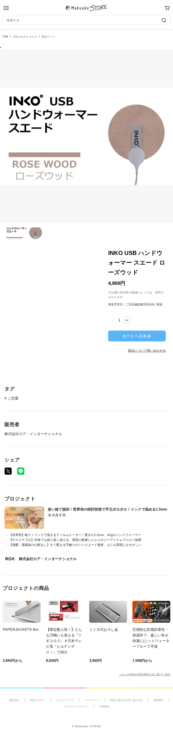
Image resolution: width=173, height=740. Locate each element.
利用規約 (104, 706)
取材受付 (159, 700)
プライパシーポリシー (76, 706)
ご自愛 (13, 398)
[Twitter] (8, 471)
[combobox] (84, 20)
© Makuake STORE (86, 726)
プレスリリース (64, 700)
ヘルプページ (91, 700)
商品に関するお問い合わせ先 (126, 700)
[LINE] (20, 471)
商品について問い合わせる (147, 350)
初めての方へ (37, 700)
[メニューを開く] (6, 8)
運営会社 (14, 700)
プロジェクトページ (25, 36)
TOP (5, 36)
